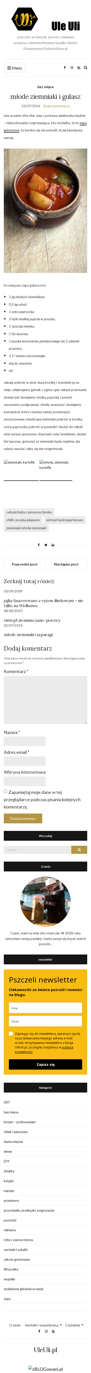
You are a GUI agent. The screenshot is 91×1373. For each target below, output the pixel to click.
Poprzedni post (25, 564)
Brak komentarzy (56, 106)
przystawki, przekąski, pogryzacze (29, 1210)
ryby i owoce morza (18, 1240)
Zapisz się (46, 1064)
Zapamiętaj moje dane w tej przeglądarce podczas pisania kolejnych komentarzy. (42, 799)
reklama (10, 1230)
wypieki (9, 1279)
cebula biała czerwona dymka (29, 512)
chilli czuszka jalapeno (23, 520)
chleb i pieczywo (16, 1132)
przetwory (11, 1201)
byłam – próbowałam (20, 1122)
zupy (7, 1299)
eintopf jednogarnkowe (64, 520)
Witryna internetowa (25, 772)
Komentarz (16, 671)
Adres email (16, 752)
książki (9, 1181)
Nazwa (12, 732)
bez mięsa (45, 87)
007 (7, 1102)
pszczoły (10, 1220)
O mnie (14, 1325)
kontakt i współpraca (41, 1325)
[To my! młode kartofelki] (55, 478)
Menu (16, 67)
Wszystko (11, 1269)
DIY (6, 1161)
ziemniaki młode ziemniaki (26, 528)
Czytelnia (72, 1325)
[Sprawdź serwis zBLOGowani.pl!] (45, 1368)
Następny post (66, 564)
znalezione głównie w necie (23, 1289)
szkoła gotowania (17, 1259)
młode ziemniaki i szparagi (28, 634)
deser (8, 1151)
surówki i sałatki (16, 1250)
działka (9, 1171)
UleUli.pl (45, 1350)
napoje (9, 1191)
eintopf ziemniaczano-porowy (32, 620)
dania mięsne (13, 1142)
